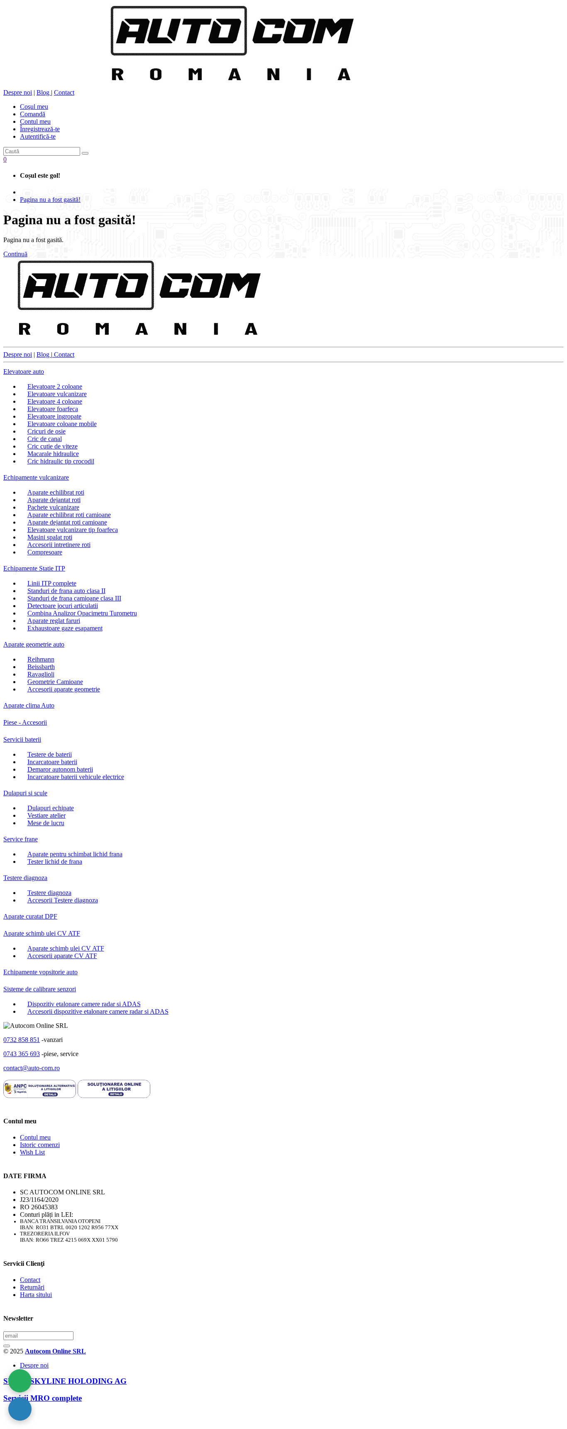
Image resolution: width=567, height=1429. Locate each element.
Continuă (15, 253)
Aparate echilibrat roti (55, 492)
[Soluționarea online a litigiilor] (114, 1097)
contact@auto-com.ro (31, 1067)
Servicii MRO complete (42, 1398)
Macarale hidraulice (53, 453)
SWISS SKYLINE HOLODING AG (65, 1381)
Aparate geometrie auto (33, 644)
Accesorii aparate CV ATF (62, 955)
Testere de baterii (49, 754)
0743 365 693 (21, 1053)
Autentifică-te (38, 136)
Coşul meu (34, 106)
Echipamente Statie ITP (34, 568)
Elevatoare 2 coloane (54, 386)
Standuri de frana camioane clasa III (74, 598)
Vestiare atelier (46, 815)
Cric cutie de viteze (52, 446)
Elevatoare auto (23, 371)
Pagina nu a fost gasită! (50, 199)
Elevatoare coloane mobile (62, 423)
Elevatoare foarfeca (52, 408)
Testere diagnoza (25, 877)
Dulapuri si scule (25, 793)
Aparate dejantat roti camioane (67, 522)
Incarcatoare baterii (52, 761)
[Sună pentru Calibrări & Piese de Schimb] (20, 1409)
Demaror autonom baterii (60, 769)
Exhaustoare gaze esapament (65, 628)
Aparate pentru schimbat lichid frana (74, 854)
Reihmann (40, 659)
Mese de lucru (45, 822)
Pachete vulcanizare (53, 507)
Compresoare (44, 552)
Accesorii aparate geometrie (63, 689)
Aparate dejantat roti (54, 499)
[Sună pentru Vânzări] (20, 1380)
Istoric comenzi (40, 1144)
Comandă (32, 114)
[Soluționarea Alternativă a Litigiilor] (39, 1097)
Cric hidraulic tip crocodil (60, 461)
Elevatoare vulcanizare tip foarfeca (72, 529)
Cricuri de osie (46, 431)
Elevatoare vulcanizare (57, 393)
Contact (64, 92)
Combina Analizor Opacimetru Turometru (82, 613)
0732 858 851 (21, 1039)
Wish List (32, 1152)
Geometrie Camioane (55, 681)
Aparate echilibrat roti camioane (69, 514)
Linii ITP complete (51, 583)
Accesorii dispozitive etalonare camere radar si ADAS (98, 1011)
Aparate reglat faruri (53, 620)
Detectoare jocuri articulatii (62, 605)
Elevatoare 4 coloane (54, 401)
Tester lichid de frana (54, 861)
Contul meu (35, 121)
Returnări (32, 1287)
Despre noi (17, 92)
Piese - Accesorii (25, 722)
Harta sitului (36, 1294)
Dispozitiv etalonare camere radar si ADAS (84, 1003)
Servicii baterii (22, 739)
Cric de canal (44, 438)
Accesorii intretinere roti (58, 544)
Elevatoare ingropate (54, 416)
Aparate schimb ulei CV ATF (41, 933)
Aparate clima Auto (28, 705)
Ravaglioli (40, 674)
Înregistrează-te (40, 128)
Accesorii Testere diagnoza (62, 900)
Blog (44, 92)
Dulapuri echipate (50, 807)
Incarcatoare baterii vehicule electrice (75, 776)
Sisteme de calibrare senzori (39, 989)
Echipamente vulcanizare (36, 477)
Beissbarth (41, 666)
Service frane (20, 839)
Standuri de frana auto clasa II (66, 590)
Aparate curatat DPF (30, 916)
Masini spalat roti (49, 537)
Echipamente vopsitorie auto (40, 972)
